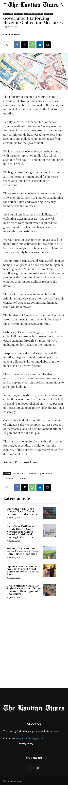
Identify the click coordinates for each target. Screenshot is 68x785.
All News (8, 14)
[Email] (47, 44)
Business (18, 14)
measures (9, 478)
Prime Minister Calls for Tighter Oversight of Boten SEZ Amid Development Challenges (24, 589)
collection (18, 473)
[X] (24, 44)
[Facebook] (17, 44)
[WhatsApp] (32, 44)
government (46, 473)
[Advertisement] (34, 646)
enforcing (31, 473)
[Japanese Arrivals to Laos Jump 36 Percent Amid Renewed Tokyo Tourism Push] (49, 570)
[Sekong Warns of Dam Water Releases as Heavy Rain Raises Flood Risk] (49, 552)
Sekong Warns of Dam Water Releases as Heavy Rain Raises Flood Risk (23, 551)
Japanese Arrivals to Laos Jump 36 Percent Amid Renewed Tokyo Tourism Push (23, 570)
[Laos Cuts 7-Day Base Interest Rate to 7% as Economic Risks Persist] (49, 513)
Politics (48, 14)
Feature (38, 14)
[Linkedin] (39, 44)
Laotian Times (13, 34)
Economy (29, 14)
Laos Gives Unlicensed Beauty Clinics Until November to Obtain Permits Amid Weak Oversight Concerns (21, 531)
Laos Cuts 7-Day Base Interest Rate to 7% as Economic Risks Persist (22, 511)
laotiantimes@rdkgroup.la (29, 738)
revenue (22, 478)
